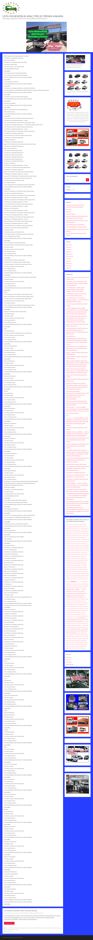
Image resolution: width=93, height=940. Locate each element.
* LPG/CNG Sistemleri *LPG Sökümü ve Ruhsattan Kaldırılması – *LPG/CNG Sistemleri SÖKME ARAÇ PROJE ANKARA (77, 299)
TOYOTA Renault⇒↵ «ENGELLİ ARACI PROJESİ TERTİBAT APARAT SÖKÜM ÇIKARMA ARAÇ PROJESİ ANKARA (75, 289)
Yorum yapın (8, 931)
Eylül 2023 (68, 249)
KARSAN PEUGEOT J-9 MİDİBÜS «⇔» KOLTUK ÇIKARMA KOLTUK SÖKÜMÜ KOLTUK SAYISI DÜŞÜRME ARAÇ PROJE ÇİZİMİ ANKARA (77, 433)
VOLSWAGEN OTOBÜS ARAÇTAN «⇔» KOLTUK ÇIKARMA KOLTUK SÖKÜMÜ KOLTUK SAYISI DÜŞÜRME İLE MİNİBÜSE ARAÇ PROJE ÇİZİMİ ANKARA (77, 635)
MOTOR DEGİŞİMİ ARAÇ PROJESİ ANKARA (76, 227)
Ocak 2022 (68, 258)
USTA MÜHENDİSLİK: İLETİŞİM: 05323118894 (29, 913)
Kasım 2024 (69, 244)
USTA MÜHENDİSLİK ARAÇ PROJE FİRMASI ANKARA (32, 16)
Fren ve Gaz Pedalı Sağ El (72, 413)
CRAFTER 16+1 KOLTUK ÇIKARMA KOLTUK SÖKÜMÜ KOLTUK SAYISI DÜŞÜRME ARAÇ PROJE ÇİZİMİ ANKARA (76, 348)
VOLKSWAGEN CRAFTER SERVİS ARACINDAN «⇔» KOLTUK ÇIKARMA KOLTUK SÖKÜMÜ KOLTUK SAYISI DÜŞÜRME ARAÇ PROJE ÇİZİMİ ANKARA (77, 627)
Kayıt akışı (68, 659)
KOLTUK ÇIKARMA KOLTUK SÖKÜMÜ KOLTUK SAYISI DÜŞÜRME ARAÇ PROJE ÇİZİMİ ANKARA (77, 440)
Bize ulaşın (68, 209)
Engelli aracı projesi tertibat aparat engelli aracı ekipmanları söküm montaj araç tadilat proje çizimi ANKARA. (77, 283)
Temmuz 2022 (69, 256)
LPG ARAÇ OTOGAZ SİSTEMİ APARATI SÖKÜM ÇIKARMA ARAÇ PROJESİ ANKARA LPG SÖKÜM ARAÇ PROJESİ (33, 928)
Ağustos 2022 (69, 254)
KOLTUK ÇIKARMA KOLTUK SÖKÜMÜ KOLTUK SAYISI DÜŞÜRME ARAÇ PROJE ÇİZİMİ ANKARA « (77, 446)
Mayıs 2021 (68, 263)
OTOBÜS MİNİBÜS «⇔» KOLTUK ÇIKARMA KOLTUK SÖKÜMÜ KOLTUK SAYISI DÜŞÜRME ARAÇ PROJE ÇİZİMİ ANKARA (77, 485)
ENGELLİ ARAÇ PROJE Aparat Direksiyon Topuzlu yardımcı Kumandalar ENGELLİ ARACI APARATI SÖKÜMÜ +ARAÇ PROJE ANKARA (77, 370)
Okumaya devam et (9, 923)
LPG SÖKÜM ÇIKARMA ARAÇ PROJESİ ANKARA (20, 911)
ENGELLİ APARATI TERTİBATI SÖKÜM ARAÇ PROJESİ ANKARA (76, 575)
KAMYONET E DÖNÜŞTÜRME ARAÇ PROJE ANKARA (78, 587)
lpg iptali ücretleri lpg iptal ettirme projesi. (76, 464)
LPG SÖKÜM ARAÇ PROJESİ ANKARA (75, 224)
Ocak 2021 (68, 268)
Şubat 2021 (68, 265)
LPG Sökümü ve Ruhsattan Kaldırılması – (76, 472)
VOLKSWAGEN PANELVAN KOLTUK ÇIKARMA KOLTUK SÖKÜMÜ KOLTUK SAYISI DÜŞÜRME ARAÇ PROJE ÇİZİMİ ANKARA (77, 503)
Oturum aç (68, 657)
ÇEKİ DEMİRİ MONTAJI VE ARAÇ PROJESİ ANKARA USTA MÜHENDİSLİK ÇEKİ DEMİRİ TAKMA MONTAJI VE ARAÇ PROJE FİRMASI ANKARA (76, 646)
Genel (7, 928)
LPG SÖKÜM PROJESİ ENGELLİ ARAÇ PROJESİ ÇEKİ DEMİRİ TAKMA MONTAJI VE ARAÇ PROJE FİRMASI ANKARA (77, 468)
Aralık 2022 (68, 251)
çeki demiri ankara (70, 214)
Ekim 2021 (68, 261)
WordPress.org (70, 664)
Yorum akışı (69, 662)
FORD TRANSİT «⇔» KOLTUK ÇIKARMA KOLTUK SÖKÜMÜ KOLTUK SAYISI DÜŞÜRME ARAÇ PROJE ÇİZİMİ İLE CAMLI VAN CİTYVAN (77, 409)
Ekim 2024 (68, 247)
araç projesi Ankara (70, 336)
